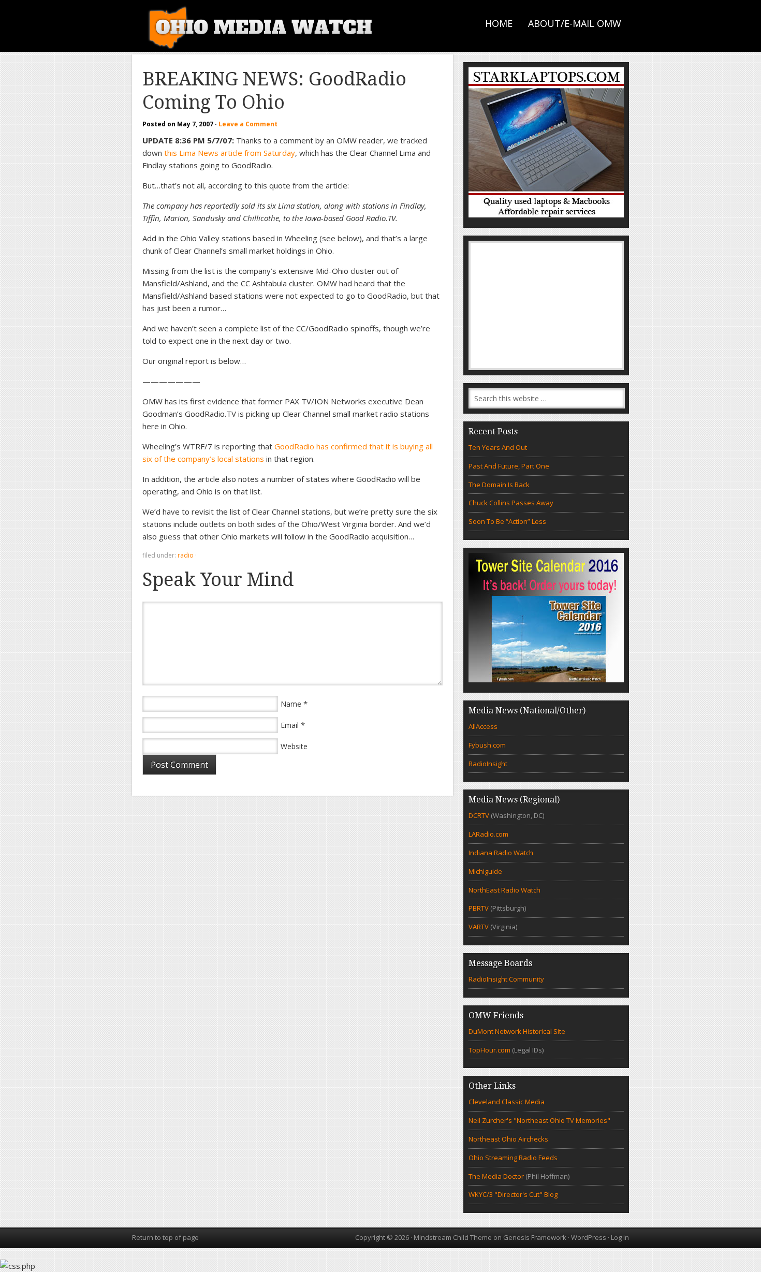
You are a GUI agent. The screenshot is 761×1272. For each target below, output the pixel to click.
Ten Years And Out (498, 447)
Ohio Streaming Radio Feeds (513, 1157)
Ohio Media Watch (261, 26)
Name (291, 704)
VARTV (479, 926)
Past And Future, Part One (509, 466)
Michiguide (485, 871)
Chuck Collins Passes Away (511, 502)
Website (294, 746)
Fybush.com (487, 745)
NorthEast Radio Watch (504, 890)
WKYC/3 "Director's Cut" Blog (513, 1194)
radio (186, 555)
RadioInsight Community (506, 979)
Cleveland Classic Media (507, 1101)
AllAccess (483, 726)
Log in (620, 1237)
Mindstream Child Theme (453, 1237)
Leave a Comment (247, 124)
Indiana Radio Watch (501, 852)
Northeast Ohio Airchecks (508, 1139)
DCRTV (480, 815)
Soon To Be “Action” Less (507, 521)
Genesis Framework (534, 1237)
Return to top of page (165, 1237)
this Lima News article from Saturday (229, 153)
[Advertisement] (546, 305)
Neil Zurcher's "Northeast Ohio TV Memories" (539, 1120)
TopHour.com (489, 1050)
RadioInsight (488, 763)
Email (290, 725)
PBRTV (479, 908)
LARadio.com (488, 834)
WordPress (588, 1237)
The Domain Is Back (499, 484)
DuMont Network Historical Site (517, 1031)
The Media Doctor (496, 1176)
